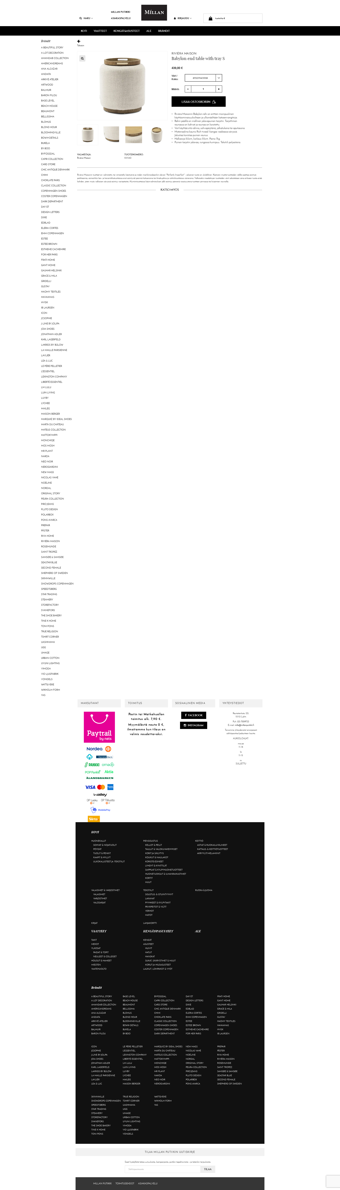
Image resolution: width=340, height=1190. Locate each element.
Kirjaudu (183, 18)
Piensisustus (150, 840)
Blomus (46, 122)
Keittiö (199, 840)
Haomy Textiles (51, 291)
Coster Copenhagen (54, 196)
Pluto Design (49, 509)
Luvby (45, 398)
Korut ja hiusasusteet (158, 964)
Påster (45, 530)
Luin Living (48, 392)
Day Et (45, 206)
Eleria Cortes (49, 228)
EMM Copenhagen (52, 233)
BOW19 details (49, 137)
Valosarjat (99, 902)
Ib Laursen (47, 307)
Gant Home (48, 265)
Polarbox (47, 514)
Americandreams (52, 63)
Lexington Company (54, 376)
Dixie (44, 217)
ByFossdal (48, 153)
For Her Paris (49, 254)
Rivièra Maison (50, 541)
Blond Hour (49, 127)
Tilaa (208, 1169)
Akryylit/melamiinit (208, 853)
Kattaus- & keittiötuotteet (212, 849)
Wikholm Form (50, 689)
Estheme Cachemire (53, 249)
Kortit (149, 878)
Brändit (164, 31)
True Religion (49, 631)
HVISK (44, 302)
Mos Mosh (48, 445)
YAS (43, 695)
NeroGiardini (49, 467)
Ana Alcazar (49, 68)
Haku (87, 18)
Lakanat (150, 898)
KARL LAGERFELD (51, 339)
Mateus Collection (53, 429)
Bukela (45, 143)
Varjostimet (100, 898)
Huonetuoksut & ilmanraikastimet (165, 873)
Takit (94, 940)
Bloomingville (50, 132)
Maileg (45, 408)
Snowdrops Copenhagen (57, 583)
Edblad (45, 222)
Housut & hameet (101, 960)
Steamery (47, 599)
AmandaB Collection (55, 58)
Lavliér (45, 355)
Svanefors (48, 610)
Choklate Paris (50, 180)
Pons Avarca (49, 520)
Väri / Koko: (175, 77)
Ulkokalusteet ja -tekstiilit (109, 861)
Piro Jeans (47, 504)
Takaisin (80, 45)
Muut (148, 882)
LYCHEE (45, 403)
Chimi (44, 175)
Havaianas (47, 297)
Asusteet (148, 944)
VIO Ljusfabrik (49, 674)
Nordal (46, 488)
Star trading (49, 594)
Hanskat (150, 956)
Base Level (48, 100)
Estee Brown (49, 244)
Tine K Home (48, 620)
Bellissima (47, 116)
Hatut (148, 952)
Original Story (50, 493)
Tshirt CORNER (50, 636)
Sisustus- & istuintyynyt (159, 894)
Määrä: (175, 89)
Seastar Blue (49, 562)
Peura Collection (52, 498)
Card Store (48, 164)
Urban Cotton (50, 658)
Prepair (45, 525)
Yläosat (96, 948)
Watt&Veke (47, 684)
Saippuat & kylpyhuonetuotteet (164, 869)
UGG (43, 647)
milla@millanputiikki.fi (244, 725)
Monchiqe (48, 440)
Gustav (45, 286)
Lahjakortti (150, 923)
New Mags (47, 472)
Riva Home (47, 536)
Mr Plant (47, 451)
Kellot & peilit (153, 845)
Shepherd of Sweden (54, 573)
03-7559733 (243, 721)
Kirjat (94, 923)
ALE (149, 31)
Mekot (95, 944)
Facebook (195, 715)
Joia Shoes (48, 329)
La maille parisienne (54, 350)
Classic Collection (53, 185)
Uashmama (48, 642)
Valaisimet (99, 894)
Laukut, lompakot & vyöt (157, 968)
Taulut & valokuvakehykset (161, 849)
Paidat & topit (101, 952)
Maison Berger (50, 413)
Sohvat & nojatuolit (105, 845)
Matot (148, 915)
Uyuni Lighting (50, 663)
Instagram (195, 725)
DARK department (52, 201)
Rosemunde (48, 546)
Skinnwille (48, 578)
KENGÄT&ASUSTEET (127, 31)
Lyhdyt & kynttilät (156, 865)
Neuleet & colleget (105, 956)
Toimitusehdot (124, 1183)
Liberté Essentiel (51, 382)
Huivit (148, 948)
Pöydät (97, 849)
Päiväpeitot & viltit (155, 906)
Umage (45, 652)
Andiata (46, 74)
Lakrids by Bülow (52, 344)
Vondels (47, 679)
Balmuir (46, 90)
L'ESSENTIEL (48, 371)
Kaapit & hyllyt (102, 857)
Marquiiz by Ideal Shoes (56, 419)
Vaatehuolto (98, 968)
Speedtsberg (49, 589)
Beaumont (47, 111)
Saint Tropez (49, 551)
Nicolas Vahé (49, 477)
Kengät (147, 940)
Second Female (51, 567)
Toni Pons (47, 626)
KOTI (84, 31)
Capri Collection (52, 159)
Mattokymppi (49, 435)
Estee (44, 238)
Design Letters (50, 212)
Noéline (46, 482)
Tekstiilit (148, 890)
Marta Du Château (52, 424)
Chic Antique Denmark (55, 169)
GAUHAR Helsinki (51, 270)
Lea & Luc (47, 360)
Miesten (96, 964)
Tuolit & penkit (102, 853)
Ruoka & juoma (203, 890)
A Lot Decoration (52, 53)
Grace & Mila (49, 275)
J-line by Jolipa (50, 323)
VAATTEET (100, 31)
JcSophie (46, 318)
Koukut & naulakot (156, 857)
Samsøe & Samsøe (52, 557)
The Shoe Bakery (51, 615)
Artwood (47, 84)
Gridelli (46, 281)
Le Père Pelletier (51, 366)
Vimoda (46, 668)
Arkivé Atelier (49, 79)
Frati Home (48, 260)
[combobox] (203, 77)
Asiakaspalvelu (121, 18)
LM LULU (46, 387)
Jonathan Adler (51, 334)
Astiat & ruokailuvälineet (212, 845)
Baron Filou (49, 95)
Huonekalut (98, 840)
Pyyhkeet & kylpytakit (158, 902)
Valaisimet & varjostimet (105, 890)
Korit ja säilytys (154, 853)
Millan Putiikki (120, 11)
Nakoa (45, 456)
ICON (44, 313)
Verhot (149, 910)
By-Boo (45, 148)
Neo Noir (47, 461)
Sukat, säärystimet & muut (160, 960)
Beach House (49, 106)
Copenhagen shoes (53, 191)
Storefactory (50, 605)
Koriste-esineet (154, 861)
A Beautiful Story (52, 47)
